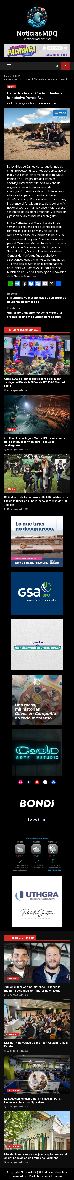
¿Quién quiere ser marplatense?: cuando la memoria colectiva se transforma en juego (37, 963)
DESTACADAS (14, 1090)
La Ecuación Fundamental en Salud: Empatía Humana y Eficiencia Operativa (37, 1074)
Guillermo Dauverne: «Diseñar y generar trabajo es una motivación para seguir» (34, 313)
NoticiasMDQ (37, 33)
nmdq (10, 103)
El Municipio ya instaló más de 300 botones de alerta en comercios (36, 298)
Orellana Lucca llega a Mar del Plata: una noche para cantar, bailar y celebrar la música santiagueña (37, 414)
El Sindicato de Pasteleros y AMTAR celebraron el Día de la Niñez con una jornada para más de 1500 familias (37, 473)
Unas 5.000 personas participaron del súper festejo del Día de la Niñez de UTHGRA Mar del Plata (37, 355)
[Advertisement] (37, 50)
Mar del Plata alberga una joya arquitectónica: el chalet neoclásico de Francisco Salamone (37, 1130)
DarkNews (36, 1176)
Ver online (65, 66)
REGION (11, 87)
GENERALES (13, 979)
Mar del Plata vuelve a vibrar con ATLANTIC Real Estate (37, 1019)
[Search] (57, 65)
